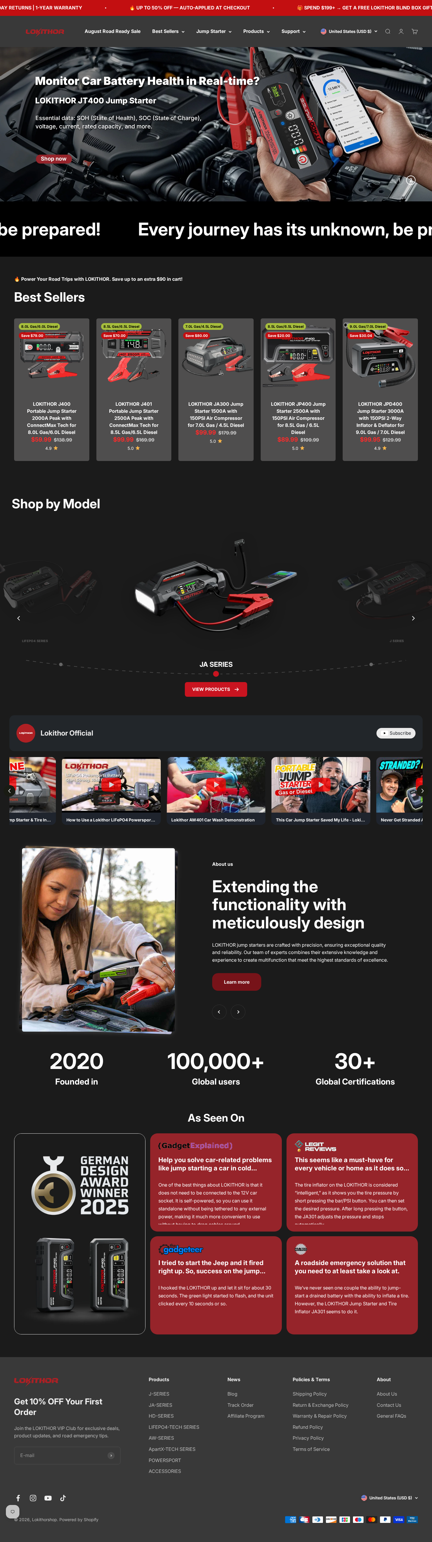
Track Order (240, 1405)
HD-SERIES (161, 1416)
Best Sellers (165, 31)
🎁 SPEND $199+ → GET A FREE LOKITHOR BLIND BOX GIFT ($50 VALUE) (265, 8)
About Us (387, 1394)
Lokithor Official (67, 733)
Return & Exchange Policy (321, 1405)
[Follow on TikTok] (63, 1498)
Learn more (237, 982)
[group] (216, 124)
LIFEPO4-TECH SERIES (174, 1427)
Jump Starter (211, 31)
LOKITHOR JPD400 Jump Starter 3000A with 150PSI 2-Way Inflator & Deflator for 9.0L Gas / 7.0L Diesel (380, 418)
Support (291, 31)
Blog (232, 1394)
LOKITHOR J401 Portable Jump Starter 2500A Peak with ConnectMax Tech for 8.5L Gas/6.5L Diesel (133, 418)
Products (253, 31)
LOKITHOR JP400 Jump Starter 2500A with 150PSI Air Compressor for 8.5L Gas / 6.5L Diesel (298, 418)
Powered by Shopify (78, 1519)
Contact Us (389, 1405)
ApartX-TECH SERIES (172, 1449)
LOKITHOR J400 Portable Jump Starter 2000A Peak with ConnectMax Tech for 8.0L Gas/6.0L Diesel (51, 418)
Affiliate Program (245, 1416)
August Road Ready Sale (112, 31)
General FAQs (391, 1416)
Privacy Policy (308, 1438)
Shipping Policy (310, 1394)
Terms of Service (311, 1449)
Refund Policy (308, 1427)
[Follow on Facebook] (18, 1498)
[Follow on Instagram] (33, 1498)
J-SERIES (159, 1394)
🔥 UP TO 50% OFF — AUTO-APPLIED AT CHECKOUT (75, 8)
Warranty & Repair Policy (320, 1416)
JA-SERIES (160, 1405)
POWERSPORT (165, 1460)
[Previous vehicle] (19, 618)
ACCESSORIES (165, 1471)
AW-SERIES (161, 1438)
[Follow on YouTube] (48, 1498)
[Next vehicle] (413, 618)
